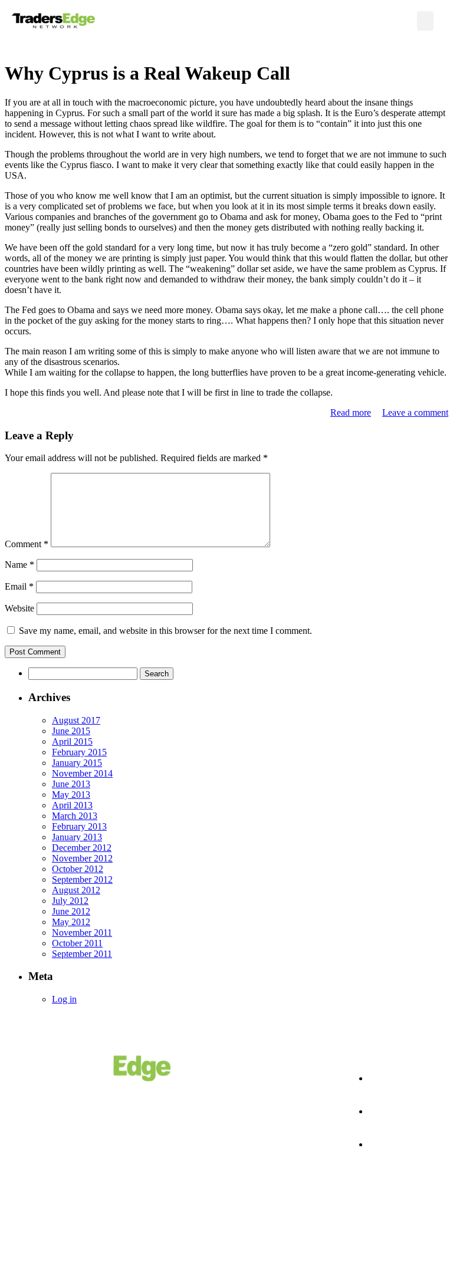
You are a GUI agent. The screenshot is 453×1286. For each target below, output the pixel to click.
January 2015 (77, 763)
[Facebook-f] (333, 1239)
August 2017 (76, 720)
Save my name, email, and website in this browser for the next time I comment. (165, 631)
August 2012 (76, 890)
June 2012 (71, 911)
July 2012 (70, 901)
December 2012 (81, 848)
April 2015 (72, 741)
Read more (350, 412)
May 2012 (71, 922)
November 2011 (82, 933)
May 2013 (71, 795)
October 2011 (77, 943)
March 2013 (74, 816)
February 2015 (79, 752)
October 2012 (77, 869)
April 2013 (72, 805)
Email (19, 586)
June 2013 (71, 784)
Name (19, 565)
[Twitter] (374, 1239)
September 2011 (82, 954)
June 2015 (71, 731)
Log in (64, 999)
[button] (425, 21)
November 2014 (82, 773)
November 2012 (82, 858)
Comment (26, 544)
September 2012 (82, 879)
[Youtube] (415, 1239)
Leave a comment (415, 412)
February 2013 (79, 826)
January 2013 (77, 837)
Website (19, 608)
